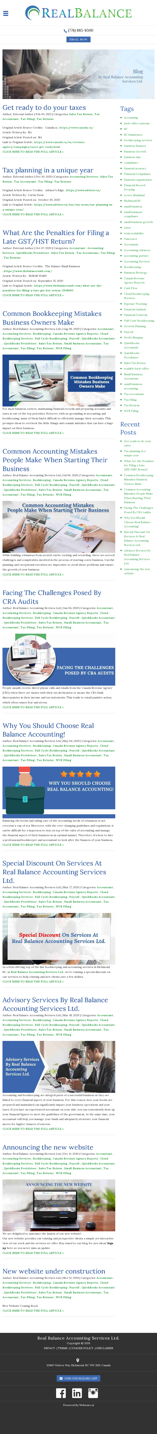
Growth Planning (135, 326)
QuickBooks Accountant (98, 338)
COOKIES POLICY (81, 1348)
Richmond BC (132, 200)
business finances (135, 145)
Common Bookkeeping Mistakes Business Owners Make (51, 318)
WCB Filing (63, 348)
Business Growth (135, 151)
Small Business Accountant (82, 343)
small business (133, 206)
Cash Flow (130, 288)
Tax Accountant (25, 181)
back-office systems (137, 123)
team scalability (134, 233)
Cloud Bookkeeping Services (136, 296)
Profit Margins (133, 337)
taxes (127, 227)
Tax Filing (28, 119)
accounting (131, 117)
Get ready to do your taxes (44, 107)
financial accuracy (135, 168)
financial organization (138, 179)
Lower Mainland (134, 195)
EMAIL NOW (78, 39)
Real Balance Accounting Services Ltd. (78, 1338)
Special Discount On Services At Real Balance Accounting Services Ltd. (54, 872)
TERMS (62, 1348)
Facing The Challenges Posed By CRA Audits (138, 510)
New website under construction (53, 1271)
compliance (131, 162)
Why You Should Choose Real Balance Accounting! (48, 730)
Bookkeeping (42, 333)
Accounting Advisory (137, 250)
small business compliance (133, 214)
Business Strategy (135, 272)
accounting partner (136, 255)
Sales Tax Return (80, 114)
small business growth (138, 222)
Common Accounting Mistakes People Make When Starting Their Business (55, 460)
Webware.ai (86, 1405)
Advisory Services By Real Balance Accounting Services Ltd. (55, 1004)
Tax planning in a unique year (47, 170)
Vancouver (130, 239)
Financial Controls (135, 315)
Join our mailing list (80, 1378)
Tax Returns (45, 119)
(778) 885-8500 (80, 30)
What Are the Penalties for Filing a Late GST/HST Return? (55, 237)
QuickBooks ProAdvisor (32, 253)
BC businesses (133, 134)
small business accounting (133, 386)
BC (126, 129)
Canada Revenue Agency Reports (75, 333)
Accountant (77, 248)
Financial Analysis (135, 309)
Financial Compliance (137, 174)
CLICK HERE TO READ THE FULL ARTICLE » (33, 151)
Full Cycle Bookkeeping (51, 338)
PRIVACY (49, 1348)
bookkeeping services (138, 140)
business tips (132, 157)
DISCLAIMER (104, 1348)
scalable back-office (136, 368)
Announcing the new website (47, 1147)
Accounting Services (84, 176)
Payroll (74, 338)
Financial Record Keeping (134, 187)
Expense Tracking (135, 304)
